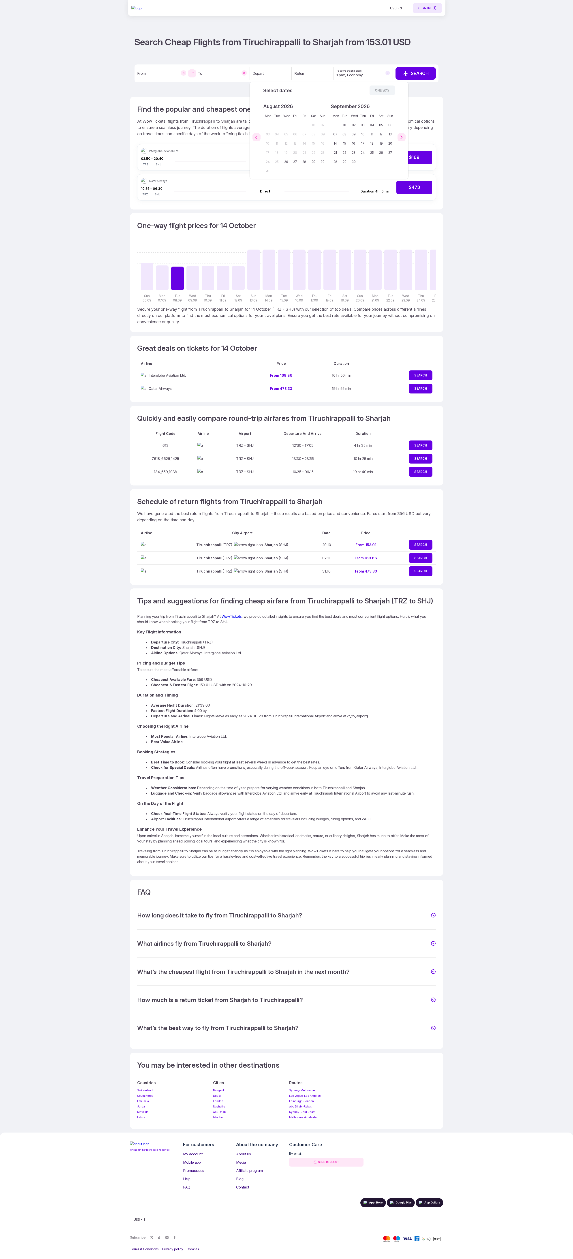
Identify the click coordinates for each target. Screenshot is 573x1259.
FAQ (186, 1187)
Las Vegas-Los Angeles (305, 1095)
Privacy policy (172, 1249)
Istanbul (218, 1117)
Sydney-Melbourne (302, 1090)
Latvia (141, 1117)
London (218, 1101)
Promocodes (193, 1170)
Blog (240, 1179)
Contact (242, 1187)
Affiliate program (249, 1170)
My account (193, 1154)
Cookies (193, 1249)
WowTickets (232, 616)
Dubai (217, 1095)
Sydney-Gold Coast (302, 1112)
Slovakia (142, 1112)
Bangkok (219, 1090)
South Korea (145, 1095)
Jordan (141, 1106)
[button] (286, 915)
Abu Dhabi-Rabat (300, 1106)
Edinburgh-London (301, 1101)
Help (186, 1179)
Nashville (219, 1106)
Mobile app (192, 1162)
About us (243, 1154)
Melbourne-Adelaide (303, 1117)
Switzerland (145, 1090)
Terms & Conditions (144, 1249)
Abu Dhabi (220, 1112)
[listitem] (396, 8)
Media (241, 1162)
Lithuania (143, 1101)
